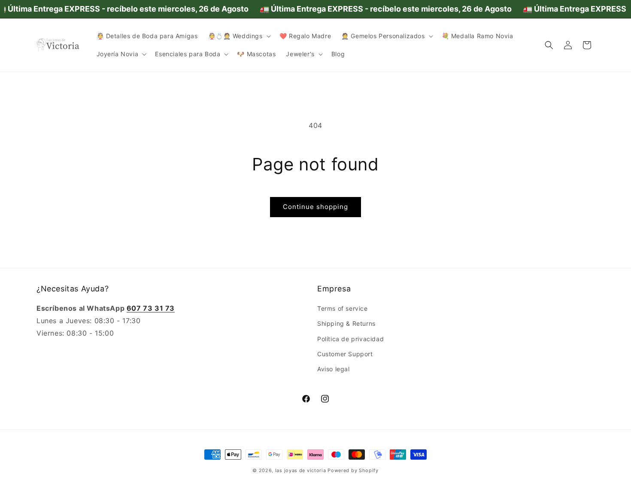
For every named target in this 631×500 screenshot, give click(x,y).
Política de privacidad (350, 338)
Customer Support (345, 354)
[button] (238, 36)
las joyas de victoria (300, 470)
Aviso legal (333, 369)
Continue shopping (315, 207)
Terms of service (342, 308)
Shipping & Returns (346, 323)
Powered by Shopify (353, 470)
